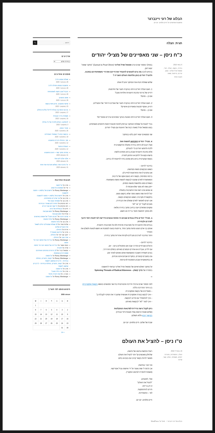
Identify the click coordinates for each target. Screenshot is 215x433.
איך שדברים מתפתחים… (51, 198)
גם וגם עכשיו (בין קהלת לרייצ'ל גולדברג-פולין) (52, 110)
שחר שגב (65, 237)
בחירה (180, 68)
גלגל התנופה (47, 219)
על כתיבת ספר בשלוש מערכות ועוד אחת (54, 165)
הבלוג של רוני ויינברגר (165, 19)
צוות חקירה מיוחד (54, 274)
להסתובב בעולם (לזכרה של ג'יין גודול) (55, 122)
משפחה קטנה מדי (54, 201)
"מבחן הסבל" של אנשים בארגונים (45, 216)
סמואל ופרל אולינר (175, 71)
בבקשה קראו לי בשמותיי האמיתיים (56, 134)
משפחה (174, 357)
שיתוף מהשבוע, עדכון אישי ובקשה (56, 104)
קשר (164, 357)
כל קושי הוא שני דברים (49, 206)
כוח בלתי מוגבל (57, 271)
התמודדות (174, 354)
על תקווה (59, 185)
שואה (169, 73)
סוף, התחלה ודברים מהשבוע (58, 140)
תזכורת (59, 248)
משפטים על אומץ (57, 188)
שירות (180, 360)
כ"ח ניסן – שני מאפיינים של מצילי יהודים (137, 55)
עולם (169, 357)
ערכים (180, 73)
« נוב (62, 332)
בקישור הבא (147, 315)
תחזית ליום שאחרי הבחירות (48, 203)
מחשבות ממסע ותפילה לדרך (58, 85)
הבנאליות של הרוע (56, 209)
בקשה (175, 68)
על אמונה (49, 256)
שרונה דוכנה (64, 216)
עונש (166, 71)
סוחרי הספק (64, 128)
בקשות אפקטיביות (90, 284)
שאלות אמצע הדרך (61, 79)
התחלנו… (58, 229)
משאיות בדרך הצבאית (60, 116)
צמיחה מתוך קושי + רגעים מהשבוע (56, 152)
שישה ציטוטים (63, 98)
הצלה (170, 68)
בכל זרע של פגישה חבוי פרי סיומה (45, 245)
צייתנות (174, 73)
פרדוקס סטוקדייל (56, 232)
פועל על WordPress (158, 421)
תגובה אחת (178, 77)
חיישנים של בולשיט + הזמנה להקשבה (49, 196)
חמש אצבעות (47, 211)
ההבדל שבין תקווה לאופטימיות (58, 91)
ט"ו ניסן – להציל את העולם (152, 341)
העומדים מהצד (63, 146)
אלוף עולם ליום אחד (61, 159)
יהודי (165, 68)
